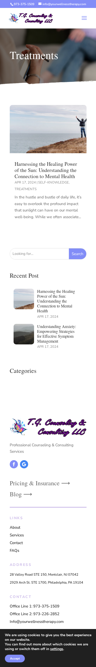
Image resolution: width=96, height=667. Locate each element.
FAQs (14, 550)
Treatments (26, 189)
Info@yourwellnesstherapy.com (37, 621)
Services (17, 535)
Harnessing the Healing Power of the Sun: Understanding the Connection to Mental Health (46, 170)
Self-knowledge (53, 182)
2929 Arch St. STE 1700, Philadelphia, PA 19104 (46, 582)
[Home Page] (31, 18)
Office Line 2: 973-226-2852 (34, 613)
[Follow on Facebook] (14, 464)
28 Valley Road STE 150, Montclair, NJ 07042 (44, 574)
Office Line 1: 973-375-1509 (34, 606)
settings (56, 649)
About (15, 527)
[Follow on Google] (24, 464)
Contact (16, 542)
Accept (15, 658)
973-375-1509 (24, 4)
